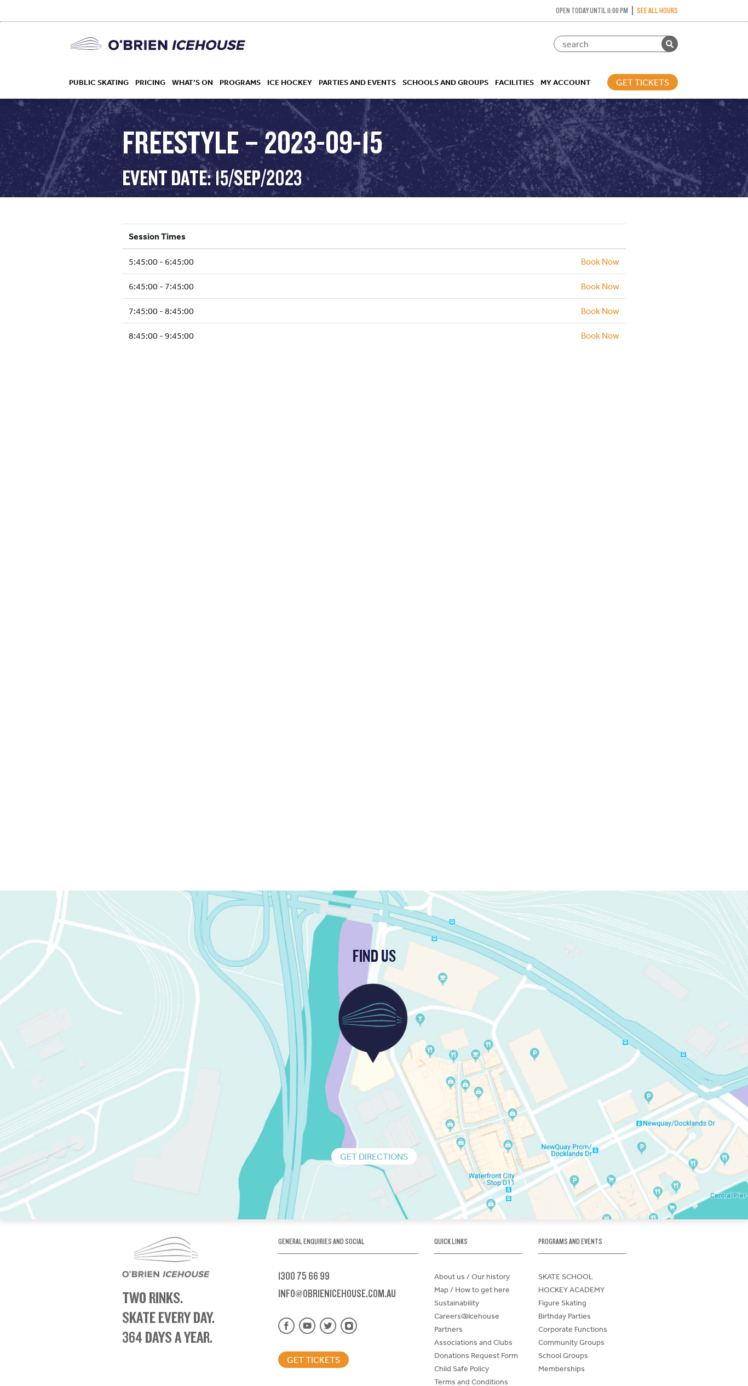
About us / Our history (472, 1276)
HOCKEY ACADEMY (571, 1289)
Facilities (514, 82)
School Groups (563, 1355)
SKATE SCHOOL (565, 1276)
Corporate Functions (572, 1329)
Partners (448, 1329)
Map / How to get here (472, 1289)
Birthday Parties (564, 1316)
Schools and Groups (445, 82)
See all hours (657, 10)
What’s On (192, 82)
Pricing (150, 82)
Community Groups (571, 1342)
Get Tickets (642, 82)
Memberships (561, 1368)
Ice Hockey (289, 82)
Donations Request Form (476, 1355)
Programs (240, 82)
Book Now (600, 261)
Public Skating (99, 82)
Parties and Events (357, 82)
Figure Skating (562, 1303)
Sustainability (456, 1303)
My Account (565, 82)
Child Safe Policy (461, 1368)
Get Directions (374, 1156)
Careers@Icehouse (466, 1316)
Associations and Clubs (473, 1342)
